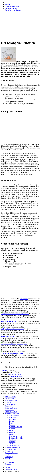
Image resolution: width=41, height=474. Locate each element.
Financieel (8, 406)
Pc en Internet (9, 451)
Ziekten (11, 443)
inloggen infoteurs (11, 469)
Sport (7, 455)
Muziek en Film (10, 449)
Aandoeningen (14, 415)
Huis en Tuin (9, 410)
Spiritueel (12, 440)
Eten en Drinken (10, 404)
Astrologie (12, 419)
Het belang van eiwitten (13, 10)
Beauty (11, 421)
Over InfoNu (9, 462)
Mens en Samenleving (12, 447)
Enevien (4, 371)
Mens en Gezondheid (12, 6)
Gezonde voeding (16, 376)
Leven (11, 430)
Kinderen (12, 428)
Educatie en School (11, 400)
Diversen (12, 425)
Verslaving (12, 442)
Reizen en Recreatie (11, 453)
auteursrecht (24, 299)
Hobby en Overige (11, 408)
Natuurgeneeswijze (15, 436)
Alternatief (12, 417)
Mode (11, 434)
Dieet (11, 423)
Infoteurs (8, 464)
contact (7, 467)
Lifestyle (12, 432)
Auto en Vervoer (10, 397)
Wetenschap (9, 457)
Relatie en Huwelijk (15, 438)
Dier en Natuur (10, 398)
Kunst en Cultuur (11, 412)
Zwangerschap (14, 445)
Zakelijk (8, 459)
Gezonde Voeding (11, 8)
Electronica (9, 402)
